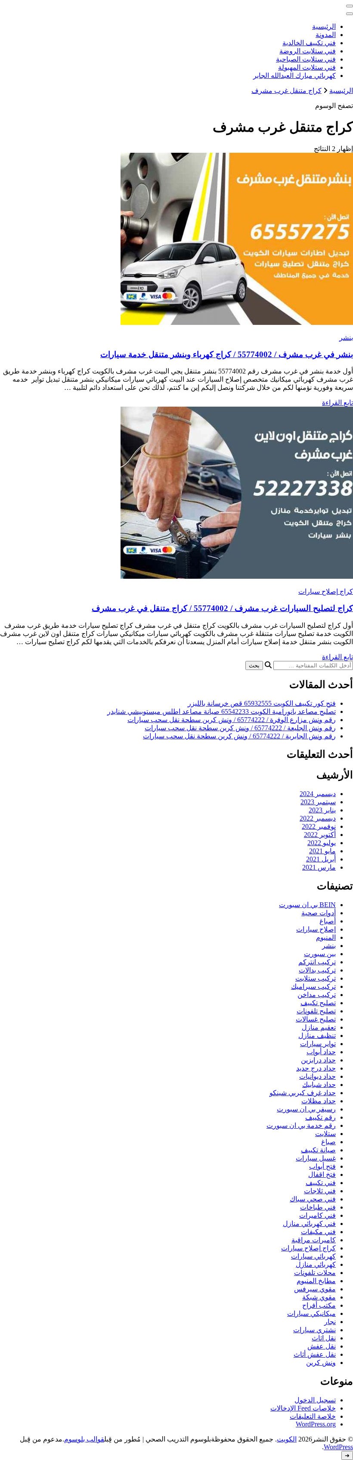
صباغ (328, 1141)
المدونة (326, 34)
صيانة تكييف (318, 1150)
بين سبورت (320, 953)
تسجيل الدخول (315, 1400)
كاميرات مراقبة (313, 1240)
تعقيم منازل (319, 1027)
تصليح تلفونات (316, 1011)
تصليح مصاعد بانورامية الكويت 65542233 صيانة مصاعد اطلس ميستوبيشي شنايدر (221, 711)
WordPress (338, 1447)
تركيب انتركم (317, 962)
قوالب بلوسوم (84, 1439)
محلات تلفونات (315, 1272)
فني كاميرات (317, 1215)
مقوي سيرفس (315, 1289)
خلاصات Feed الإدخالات (303, 1408)
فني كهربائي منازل (309, 1223)
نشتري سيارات (314, 1329)
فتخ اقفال (322, 1174)
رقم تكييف (320, 1117)
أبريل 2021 (321, 859)
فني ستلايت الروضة (307, 51)
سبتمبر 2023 (318, 802)
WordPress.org (316, 1424)
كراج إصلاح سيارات (325, 591)
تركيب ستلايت (315, 978)
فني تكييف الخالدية (309, 42)
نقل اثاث (324, 1338)
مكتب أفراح (319, 1305)
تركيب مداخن (316, 994)
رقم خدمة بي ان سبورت (301, 1125)
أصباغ (327, 921)
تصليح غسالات (316, 1019)
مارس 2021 (319, 867)
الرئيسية (324, 26)
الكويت (287, 1439)
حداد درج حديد (316, 1068)
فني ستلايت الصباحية (306, 59)
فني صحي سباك (313, 1199)
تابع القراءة (337, 402)
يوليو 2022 (321, 842)
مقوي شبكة (319, 1297)
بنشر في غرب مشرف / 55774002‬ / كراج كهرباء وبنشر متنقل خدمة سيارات (226, 354)
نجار (330, 1321)
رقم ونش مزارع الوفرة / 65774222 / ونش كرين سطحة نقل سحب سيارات (231, 719)
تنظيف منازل (317, 1035)
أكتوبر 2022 (320, 834)
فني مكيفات (318, 1231)
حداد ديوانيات (317, 1076)
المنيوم (326, 937)
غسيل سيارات (316, 1158)
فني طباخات (318, 1207)
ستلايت (325, 1133)
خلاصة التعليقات (313, 1416)
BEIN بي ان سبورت (307, 904)
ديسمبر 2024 (318, 793)
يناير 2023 (322, 810)
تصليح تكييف (318, 1002)
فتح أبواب (322, 1166)
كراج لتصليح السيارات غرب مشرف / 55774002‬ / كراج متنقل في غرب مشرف (222, 608)
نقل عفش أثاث (315, 1354)
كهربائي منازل (316, 1264)
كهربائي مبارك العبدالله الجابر (294, 75)
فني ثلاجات (320, 1191)
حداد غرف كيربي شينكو (302, 1092)
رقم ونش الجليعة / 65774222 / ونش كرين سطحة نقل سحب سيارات (240, 728)
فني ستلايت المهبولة (307, 67)
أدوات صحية (318, 913)
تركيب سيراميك (313, 986)
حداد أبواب (321, 1052)
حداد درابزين (318, 1060)
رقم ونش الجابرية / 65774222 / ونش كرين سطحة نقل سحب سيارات (239, 736)
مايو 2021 (322, 851)
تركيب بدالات (317, 970)
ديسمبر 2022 (318, 818)
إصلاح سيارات (316, 929)
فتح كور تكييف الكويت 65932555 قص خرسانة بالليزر (262, 703)
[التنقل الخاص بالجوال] (349, 6)
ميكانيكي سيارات (311, 1313)
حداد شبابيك (319, 1084)
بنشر (346, 337)
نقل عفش (321, 1346)
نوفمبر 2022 (319, 826)
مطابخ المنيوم (316, 1280)
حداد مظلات (318, 1101)
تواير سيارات (318, 1043)
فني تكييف (321, 1182)
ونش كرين (321, 1362)
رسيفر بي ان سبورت (306, 1109)
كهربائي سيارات (313, 1256)
